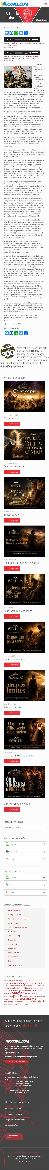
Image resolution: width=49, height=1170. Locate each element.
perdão (34, 993)
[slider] (35, 39)
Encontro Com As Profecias (17, 927)
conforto (13, 986)
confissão (7, 986)
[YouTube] (26, 1161)
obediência (26, 991)
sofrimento (18, 1002)
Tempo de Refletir (14, 965)
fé (19, 988)
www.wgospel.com (22, 1083)
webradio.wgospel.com (21, 1092)
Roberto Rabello (13, 952)
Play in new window (17, 43)
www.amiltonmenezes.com (19, 1090)
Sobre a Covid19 (33, 1152)
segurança (8, 1002)
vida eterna (8, 1004)
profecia (34, 996)
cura (34, 986)
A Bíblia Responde (14, 910)
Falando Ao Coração (15, 936)
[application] (22, 39)
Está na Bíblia (12, 931)
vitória (15, 1004)
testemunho (27, 1002)
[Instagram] (29, 1161)
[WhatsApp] (19, 1161)
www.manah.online (21, 1088)
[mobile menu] (46, 4)
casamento (37, 981)
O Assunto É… (12, 940)
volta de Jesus (23, 1004)
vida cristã (37, 1001)
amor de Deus (10, 981)
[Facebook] (23, 1161)
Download (28, 43)
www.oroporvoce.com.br (24, 1081)
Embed (15, 45)
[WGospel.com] (14, 4)
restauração (14, 999)
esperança (7, 988)
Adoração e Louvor (14, 915)
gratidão (24, 988)
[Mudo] (30, 39)
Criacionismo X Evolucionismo (18, 919)
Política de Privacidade (18, 1152)
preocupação (26, 996)
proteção (41, 996)
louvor (6, 991)
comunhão (10, 983)
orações (18, 993)
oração (33, 990)
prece (17, 996)
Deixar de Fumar (13, 923)
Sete (9, 961)
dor (44, 986)
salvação (30, 999)
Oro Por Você (12, 944)
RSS (13, 47)
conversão (21, 986)
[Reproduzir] (7, 39)
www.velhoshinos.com (23, 1086)
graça (30, 988)
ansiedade (20, 981)
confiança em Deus (34, 983)
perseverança (8, 996)
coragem (28, 986)
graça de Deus (38, 988)
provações (7, 999)
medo (11, 990)
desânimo (39, 986)
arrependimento (29, 981)
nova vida (18, 991)
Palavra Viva (12, 948)
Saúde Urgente (13, 957)
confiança (21, 983)
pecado (27, 994)
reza (22, 999)
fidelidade (15, 988)
